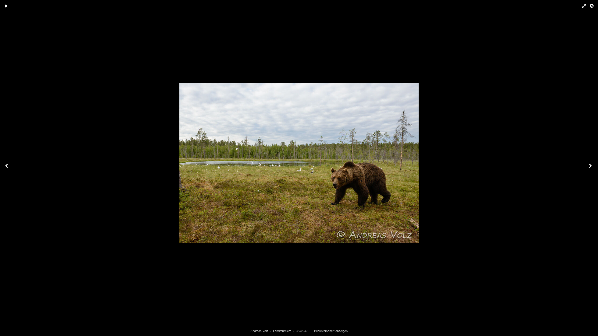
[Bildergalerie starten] (6, 6)
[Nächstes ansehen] (591, 168)
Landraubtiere (282, 331)
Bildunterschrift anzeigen (331, 331)
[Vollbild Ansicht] (581, 6)
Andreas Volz (259, 331)
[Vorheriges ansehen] (7, 168)
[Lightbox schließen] (592, 6)
